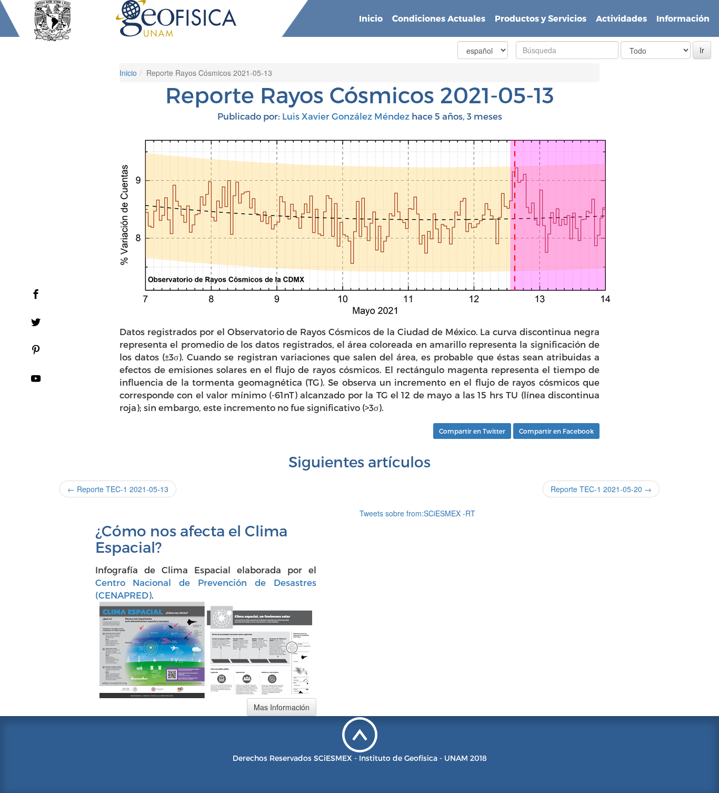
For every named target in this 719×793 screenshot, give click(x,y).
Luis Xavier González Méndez (346, 116)
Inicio (371, 18)
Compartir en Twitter (472, 431)
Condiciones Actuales (438, 18)
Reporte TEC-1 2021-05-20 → (601, 489)
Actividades (621, 18)
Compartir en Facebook (556, 431)
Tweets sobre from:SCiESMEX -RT (417, 513)
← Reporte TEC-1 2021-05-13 (117, 489)
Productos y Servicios (540, 18)
